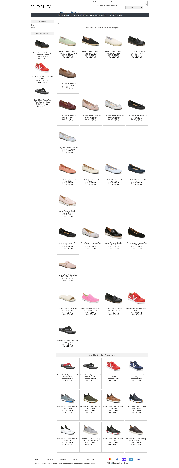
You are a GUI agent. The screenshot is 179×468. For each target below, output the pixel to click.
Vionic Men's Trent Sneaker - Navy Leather (136, 408)
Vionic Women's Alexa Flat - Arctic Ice (114, 180)
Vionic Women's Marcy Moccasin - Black (42, 54)
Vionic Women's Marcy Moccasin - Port (68, 116)
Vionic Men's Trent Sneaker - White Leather (67, 439)
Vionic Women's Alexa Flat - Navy (137, 180)
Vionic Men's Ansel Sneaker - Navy (136, 376)
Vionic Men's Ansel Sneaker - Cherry (42, 77)
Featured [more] (42, 33)
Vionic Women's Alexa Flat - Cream (91, 180)
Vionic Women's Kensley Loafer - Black (113, 244)
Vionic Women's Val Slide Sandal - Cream (68, 309)
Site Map (49, 459)
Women (73, 12)
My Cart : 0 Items (105, 5)
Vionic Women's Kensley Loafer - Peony (67, 212)
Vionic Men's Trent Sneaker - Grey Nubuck (67, 408)
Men (61, 12)
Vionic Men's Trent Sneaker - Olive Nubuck (90, 408)
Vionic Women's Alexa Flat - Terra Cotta (68, 180)
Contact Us (90, 459)
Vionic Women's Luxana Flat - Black (137, 244)
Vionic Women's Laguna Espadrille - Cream (113, 52)
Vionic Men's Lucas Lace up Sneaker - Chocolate (136, 439)
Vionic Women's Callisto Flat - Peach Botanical (90, 116)
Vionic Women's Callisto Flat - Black (137, 116)
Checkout (114, 5)
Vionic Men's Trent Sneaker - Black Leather (113, 439)
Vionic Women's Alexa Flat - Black (68, 244)
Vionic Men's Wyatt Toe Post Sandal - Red (67, 376)
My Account (97, 2)
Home (37, 459)
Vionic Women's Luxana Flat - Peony (91, 244)
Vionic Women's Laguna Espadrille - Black (90, 52)
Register (113, 2)
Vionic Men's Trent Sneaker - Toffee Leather (113, 408)
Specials (63, 459)
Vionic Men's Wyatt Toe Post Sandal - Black (42, 101)
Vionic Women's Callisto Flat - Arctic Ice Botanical (67, 148)
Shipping (76, 459)
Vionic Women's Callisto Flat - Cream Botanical (114, 116)
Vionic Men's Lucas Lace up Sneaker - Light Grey (90, 439)
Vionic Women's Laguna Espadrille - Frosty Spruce (67, 52)
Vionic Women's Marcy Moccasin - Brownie (68, 84)
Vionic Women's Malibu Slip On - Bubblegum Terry (90, 309)
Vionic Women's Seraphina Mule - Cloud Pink (67, 276)
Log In (106, 2)
